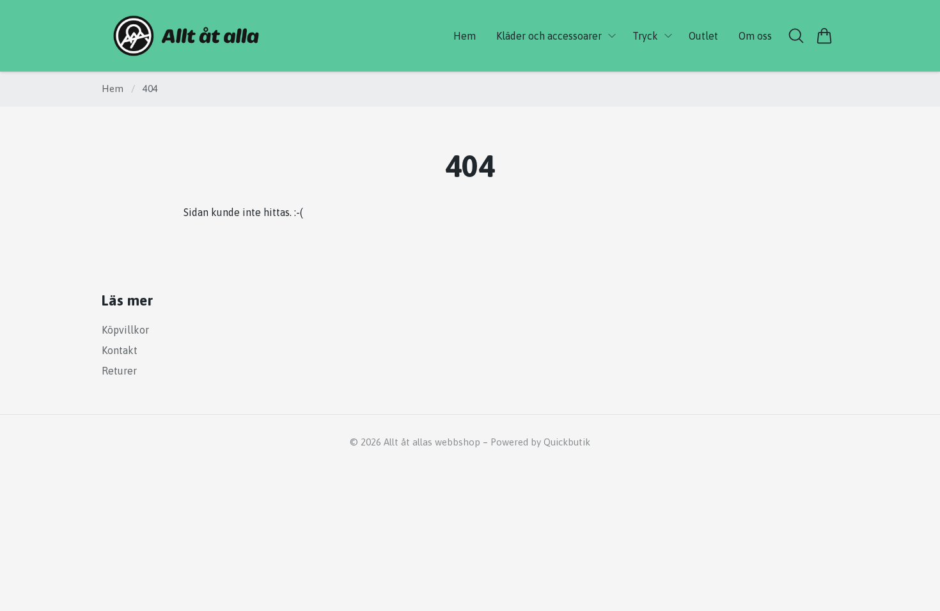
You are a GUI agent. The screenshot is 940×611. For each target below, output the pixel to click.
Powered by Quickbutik (540, 442)
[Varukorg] (824, 36)
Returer (119, 370)
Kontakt (119, 350)
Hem (112, 88)
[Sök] (796, 36)
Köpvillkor (125, 330)
